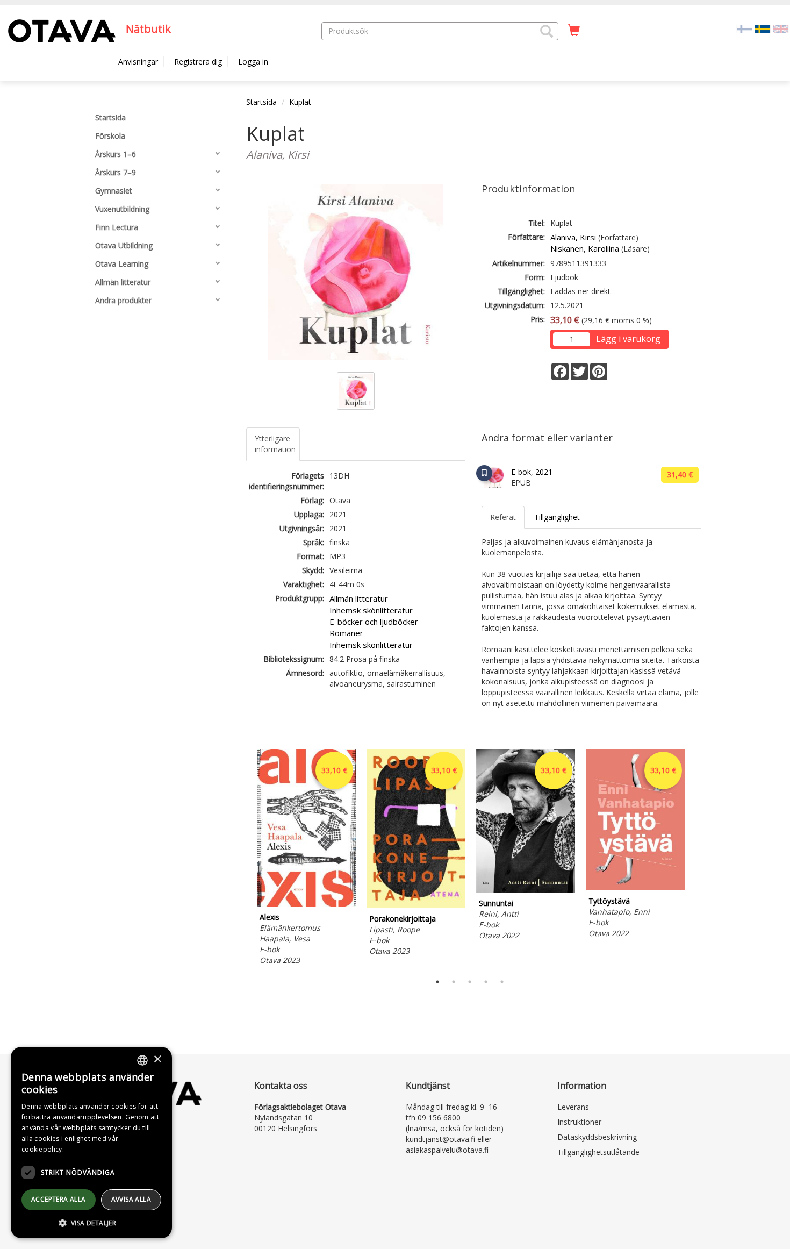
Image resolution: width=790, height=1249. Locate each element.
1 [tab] (437, 981)
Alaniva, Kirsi (573, 237)
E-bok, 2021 (531, 472)
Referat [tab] (503, 517)
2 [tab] (453, 981)
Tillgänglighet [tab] (557, 517)
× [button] (157, 1059)
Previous (243, 858)
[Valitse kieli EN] (781, 28)
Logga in (253, 61)
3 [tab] (469, 981)
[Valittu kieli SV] (762, 28)
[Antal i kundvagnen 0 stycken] (574, 31)
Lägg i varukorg (628, 339)
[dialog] (91, 1142)
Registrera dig (198, 61)
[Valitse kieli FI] (744, 28)
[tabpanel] (306, 859)
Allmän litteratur (358, 598)
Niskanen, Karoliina (584, 248)
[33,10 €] (306, 903)
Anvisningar (138, 61)
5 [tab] (502, 981)
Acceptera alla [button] (58, 1199)
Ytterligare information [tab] (275, 443)
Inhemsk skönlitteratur (371, 610)
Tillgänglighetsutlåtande (598, 1152)
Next (696, 858)
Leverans (573, 1107)
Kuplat (300, 102)
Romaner (346, 632)
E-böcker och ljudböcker (373, 621)
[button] (546, 31)
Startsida (261, 102)
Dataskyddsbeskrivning (597, 1137)
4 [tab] (485, 981)
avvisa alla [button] (131, 1199)
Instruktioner (579, 1122)
